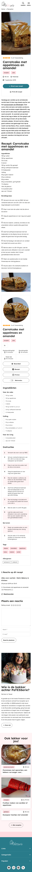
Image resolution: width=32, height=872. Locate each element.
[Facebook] (9, 867)
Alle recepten (17, 825)
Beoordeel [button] (17, 364)
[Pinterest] (18, 867)
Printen (17, 375)
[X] (23, 867)
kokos (5, 552)
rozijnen (12, 552)
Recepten (10, 9)
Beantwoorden (9, 594)
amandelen (14, 548)
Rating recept (5, 605)
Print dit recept (17, 92)
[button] (23, 4)
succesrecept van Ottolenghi (13, 104)
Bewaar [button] (17, 369)
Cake (13, 72)
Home (3, 9)
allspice (6, 548)
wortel (18, 552)
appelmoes (22, 548)
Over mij (7, 725)
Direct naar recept (17, 86)
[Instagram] (13, 867)
